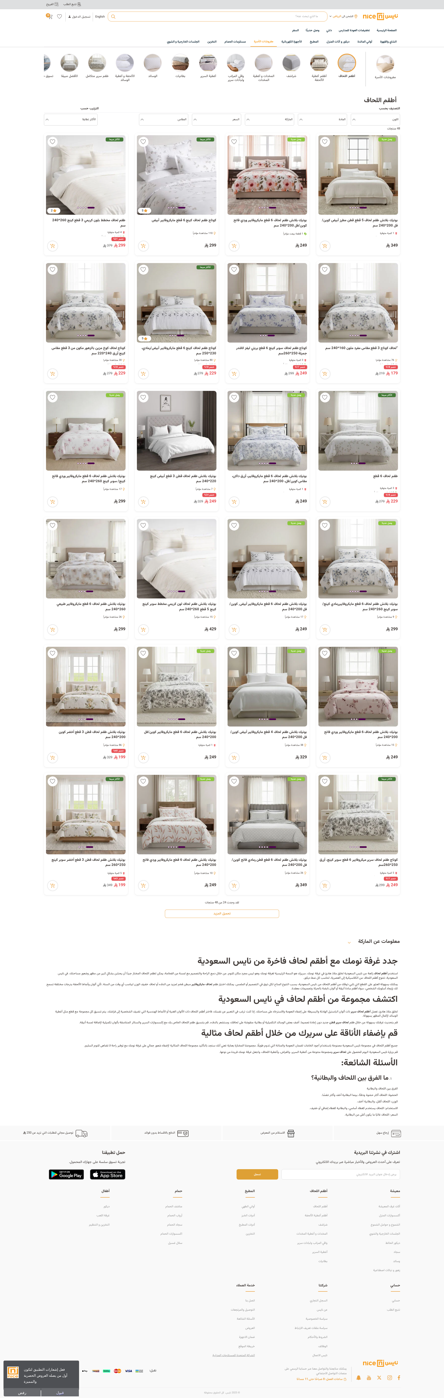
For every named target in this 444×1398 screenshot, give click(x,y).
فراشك (112, 1011)
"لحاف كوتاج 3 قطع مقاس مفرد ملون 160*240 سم (361, 348)
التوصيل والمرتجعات (243, 1310)
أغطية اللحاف (270, 1052)
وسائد (396, 1261)
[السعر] (195, 119)
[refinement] (47, 120)
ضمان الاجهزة (247, 1337)
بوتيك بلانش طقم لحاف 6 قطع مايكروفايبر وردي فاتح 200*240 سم (361, 735)
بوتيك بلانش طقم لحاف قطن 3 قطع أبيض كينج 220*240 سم (183, 479)
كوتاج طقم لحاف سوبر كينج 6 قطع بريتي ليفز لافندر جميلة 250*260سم (271, 351)
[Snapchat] (358, 1377)
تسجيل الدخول (81, 17)
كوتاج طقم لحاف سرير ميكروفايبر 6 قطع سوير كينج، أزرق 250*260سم (359, 863)
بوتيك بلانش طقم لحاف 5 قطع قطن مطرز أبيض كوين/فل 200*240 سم (360, 223)
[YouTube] (369, 1377)
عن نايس (322, 1310)
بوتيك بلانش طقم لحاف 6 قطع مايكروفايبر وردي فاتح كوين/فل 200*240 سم (270, 223)
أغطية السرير (319, 1252)
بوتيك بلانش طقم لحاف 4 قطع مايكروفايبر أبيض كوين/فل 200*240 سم (268, 735)
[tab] (363, 208)
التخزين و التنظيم (99, 1225)
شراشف (322, 1225)
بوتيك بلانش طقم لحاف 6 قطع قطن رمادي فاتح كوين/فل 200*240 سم (269, 863)
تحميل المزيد (222, 913)
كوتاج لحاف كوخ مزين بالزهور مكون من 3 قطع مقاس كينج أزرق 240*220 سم (89, 351)
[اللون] (353, 119)
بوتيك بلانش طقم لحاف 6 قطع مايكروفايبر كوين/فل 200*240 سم (180, 735)
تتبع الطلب (393, 1310)
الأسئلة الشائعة (246, 1319)
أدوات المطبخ (247, 1225)
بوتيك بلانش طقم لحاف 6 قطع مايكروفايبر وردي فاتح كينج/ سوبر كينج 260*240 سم (89, 479)
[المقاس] (142, 119)
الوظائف (322, 1346)
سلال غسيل (175, 1243)
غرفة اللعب (103, 1215)
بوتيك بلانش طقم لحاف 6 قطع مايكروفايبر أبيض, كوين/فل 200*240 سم (268, 607)
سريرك (302, 973)
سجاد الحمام (174, 1225)
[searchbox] (217, 17)
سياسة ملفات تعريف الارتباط (311, 1328)
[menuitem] (354, 30)
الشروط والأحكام (317, 1337)
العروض (250, 1328)
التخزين (250, 1234)
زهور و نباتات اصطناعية (386, 1270)
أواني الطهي (248, 1206)
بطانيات (322, 1261)
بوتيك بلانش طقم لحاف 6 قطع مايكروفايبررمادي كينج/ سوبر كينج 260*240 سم (360, 607)
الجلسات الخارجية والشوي (384, 1234)
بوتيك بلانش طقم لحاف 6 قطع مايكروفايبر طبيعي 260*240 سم (91, 607)
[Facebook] (399, 1377)
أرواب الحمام (174, 1215)
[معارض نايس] (380, 16)
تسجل (257, 1174)
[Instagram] (389, 1377)
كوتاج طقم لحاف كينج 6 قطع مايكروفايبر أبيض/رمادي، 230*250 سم (179, 351)
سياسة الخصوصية (316, 1319)
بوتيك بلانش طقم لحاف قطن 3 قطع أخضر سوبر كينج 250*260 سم (89, 863)
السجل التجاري (318, 1300)
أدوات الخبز (248, 1215)
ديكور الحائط (392, 1243)
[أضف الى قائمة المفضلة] (325, 142)
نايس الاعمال (319, 1355)
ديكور (106, 1206)
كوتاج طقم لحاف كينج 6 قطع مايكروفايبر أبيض (184, 220)
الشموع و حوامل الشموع (385, 1225)
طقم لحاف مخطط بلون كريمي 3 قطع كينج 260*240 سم (89, 223)
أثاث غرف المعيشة (389, 1206)
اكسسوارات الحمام (171, 1234)
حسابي (396, 1300)
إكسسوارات (156, 1022)
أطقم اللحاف (320, 1206)
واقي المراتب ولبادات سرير (312, 1243)
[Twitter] (379, 1377)
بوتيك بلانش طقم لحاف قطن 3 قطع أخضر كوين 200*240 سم (92, 735)
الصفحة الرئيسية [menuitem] (387, 30)
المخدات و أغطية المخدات (311, 1234)
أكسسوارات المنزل (389, 1215)
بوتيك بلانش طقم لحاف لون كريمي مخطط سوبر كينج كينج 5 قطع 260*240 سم (179, 607)
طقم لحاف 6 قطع (385, 476)
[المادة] (300, 119)
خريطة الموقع (246, 1346)
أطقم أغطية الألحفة (316, 1215)
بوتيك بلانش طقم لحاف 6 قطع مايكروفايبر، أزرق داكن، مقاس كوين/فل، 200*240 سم (269, 479)
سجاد (397, 1252)
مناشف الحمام (173, 1206)
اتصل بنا (250, 1300)
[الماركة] (248, 119)
